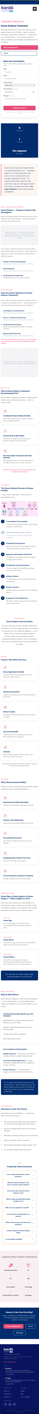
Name (5, 69)
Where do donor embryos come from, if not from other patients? (18, 1184)
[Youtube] (23, 2)
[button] (35, 9)
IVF (11, 1278)
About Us (6, 1391)
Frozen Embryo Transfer (11, 1295)
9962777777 (10, 1384)
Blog (22, 1394)
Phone (5, 75)
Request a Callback (19, 108)
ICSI (28, 1278)
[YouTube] (14, 1404)
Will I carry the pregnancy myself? (17, 1208)
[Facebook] (5, 1404)
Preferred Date (10, 88)
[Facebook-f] (15, 2)
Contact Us (7, 1397)
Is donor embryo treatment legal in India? (18, 1232)
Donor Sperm (8, 940)
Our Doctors (7, 1394)
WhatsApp (19, 1333)
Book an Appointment (11, 47)
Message (8, 95)
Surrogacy (28, 1295)
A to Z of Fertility (25, 1397)
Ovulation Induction (10, 1270)
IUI (28, 1270)
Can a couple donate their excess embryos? (18, 1175)
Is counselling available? (13, 1239)
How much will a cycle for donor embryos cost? (18, 1192)
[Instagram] (19, 2)
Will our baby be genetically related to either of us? (18, 1200)
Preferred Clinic (7, 82)
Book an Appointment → (10, 1362)
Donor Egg (7, 920)
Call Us (6, 53)
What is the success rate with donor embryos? (18, 1223)
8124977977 (10, 1374)
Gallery (23, 1391)
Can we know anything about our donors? (18, 1215)
